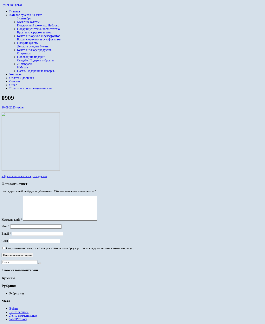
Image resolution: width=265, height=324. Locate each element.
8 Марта (22, 67)
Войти (13, 308)
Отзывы (14, 81)
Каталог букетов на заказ (25, 15)
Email (6, 233)
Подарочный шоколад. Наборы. (38, 25)
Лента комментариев (23, 315)
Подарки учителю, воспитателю (38, 29)
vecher (20, 107)
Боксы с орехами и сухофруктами (39, 39)
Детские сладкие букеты (33, 46)
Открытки (24, 53)
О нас (13, 84)
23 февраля (24, 63)
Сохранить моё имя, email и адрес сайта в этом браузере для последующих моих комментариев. (69, 248)
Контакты (15, 74)
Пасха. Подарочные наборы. (36, 70)
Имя (6, 226)
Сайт (5, 240)
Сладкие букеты (27, 43)
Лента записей (19, 312)
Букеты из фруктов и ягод (34, 32)
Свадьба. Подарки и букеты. (36, 60)
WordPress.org (18, 319)
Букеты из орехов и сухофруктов (38, 36)
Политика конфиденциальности (30, 88)
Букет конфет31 (12, 4)
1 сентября (24, 18)
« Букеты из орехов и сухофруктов (24, 176)
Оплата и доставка (21, 77)
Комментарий (12, 219)
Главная (14, 11)
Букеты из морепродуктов (34, 50)
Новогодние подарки (31, 57)
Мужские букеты (28, 22)
